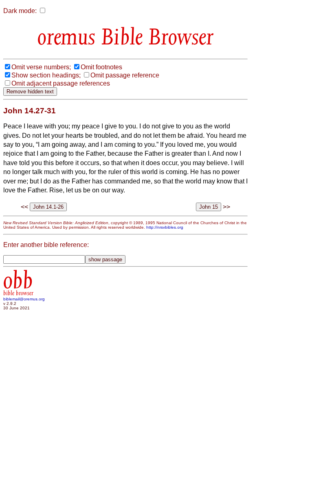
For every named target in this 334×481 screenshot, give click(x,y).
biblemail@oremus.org (24, 299)
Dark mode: (20, 10)
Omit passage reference (124, 75)
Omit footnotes (101, 67)
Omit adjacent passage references (60, 83)
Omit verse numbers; (41, 67)
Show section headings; (46, 75)
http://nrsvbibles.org (164, 227)
